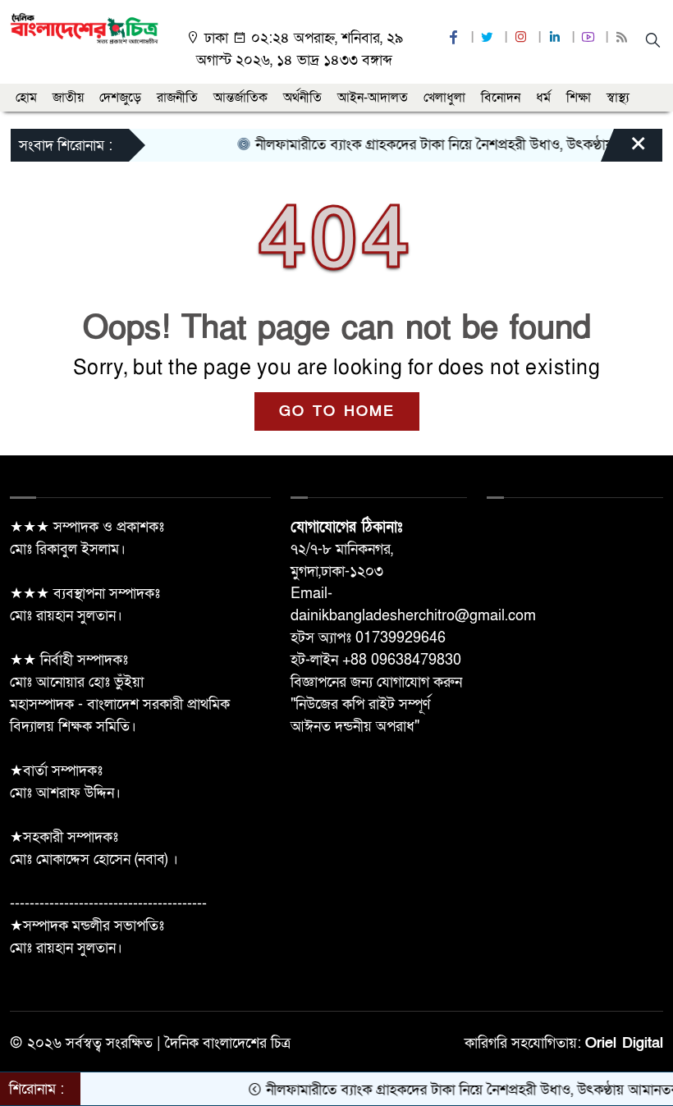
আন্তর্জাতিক (240, 98)
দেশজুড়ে (120, 98)
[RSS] (624, 38)
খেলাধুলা (444, 98)
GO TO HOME (337, 411)
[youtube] (590, 38)
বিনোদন (500, 98)
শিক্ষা (578, 98)
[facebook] (455, 38)
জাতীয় (68, 98)
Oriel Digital (624, 1043)
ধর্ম (543, 98)
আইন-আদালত (372, 98)
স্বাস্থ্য (618, 98)
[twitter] (489, 38)
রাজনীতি (177, 98)
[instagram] (523, 38)
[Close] (624, 149)
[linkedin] (556, 38)
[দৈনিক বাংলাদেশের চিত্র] (84, 27)
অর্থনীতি (302, 98)
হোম (26, 98)
